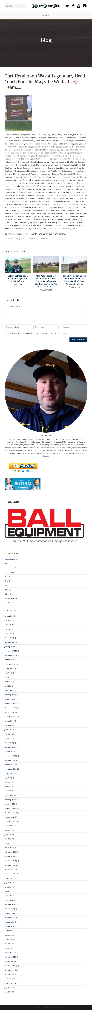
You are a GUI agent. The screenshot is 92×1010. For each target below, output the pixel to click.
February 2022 (10, 852)
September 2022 (10, 821)
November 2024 (10, 708)
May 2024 (8, 734)
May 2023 (8, 786)
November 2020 (10, 917)
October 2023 (9, 765)
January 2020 (9, 961)
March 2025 (9, 690)
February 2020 (10, 957)
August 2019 (9, 983)
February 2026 (10, 642)
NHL (6, 594)
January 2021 (9, 909)
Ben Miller (10, 239)
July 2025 (8, 673)
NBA (6, 581)
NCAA (7, 585)
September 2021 (10, 874)
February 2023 (10, 800)
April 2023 (8, 791)
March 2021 (9, 900)
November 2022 (10, 813)
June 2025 (8, 677)
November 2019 (10, 970)
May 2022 (8, 839)
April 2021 (8, 896)
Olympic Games (10, 598)
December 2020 (10, 913)
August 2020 (9, 931)
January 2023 (9, 804)
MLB (6, 576)
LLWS (6, 563)
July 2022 (8, 830)
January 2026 (9, 647)
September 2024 (10, 716)
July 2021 (8, 882)
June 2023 (8, 782)
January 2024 (9, 751)
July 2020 (8, 935)
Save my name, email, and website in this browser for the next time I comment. (39, 333)
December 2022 (10, 808)
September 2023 (10, 769)
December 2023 (10, 756)
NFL (6, 590)
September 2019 (10, 979)
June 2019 (8, 992)
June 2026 (8, 625)
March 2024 (9, 743)
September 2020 (10, 926)
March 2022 (9, 848)
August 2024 (9, 721)
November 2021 (10, 865)
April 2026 (8, 633)
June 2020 (8, 939)
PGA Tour (8, 603)
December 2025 (10, 651)
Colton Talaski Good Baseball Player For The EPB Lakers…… (18, 278)
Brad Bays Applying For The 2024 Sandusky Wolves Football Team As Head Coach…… (74, 280)
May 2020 (8, 944)
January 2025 (9, 699)
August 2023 (9, 773)
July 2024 (8, 725)
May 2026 (8, 629)
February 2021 (10, 904)
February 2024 (10, 747)
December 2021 (10, 861)
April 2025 (8, 686)
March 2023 (9, 795)
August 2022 (9, 826)
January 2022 (9, 856)
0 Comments (43, 239)
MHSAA (32, 239)
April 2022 (8, 843)
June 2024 (8, 729)
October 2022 (9, 817)
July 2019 (8, 987)
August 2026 (9, 616)
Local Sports (9, 568)
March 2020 (9, 952)
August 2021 (9, 878)
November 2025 (10, 655)
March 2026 (9, 638)
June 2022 (8, 834)
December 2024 (10, 703)
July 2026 (8, 620)
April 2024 (8, 738)
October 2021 (9, 869)
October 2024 (9, 712)
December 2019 (10, 966)
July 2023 (8, 778)
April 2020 (8, 948)
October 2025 (9, 660)
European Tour (10, 559)
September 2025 (10, 664)
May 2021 (8, 891)
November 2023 (10, 760)
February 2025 (10, 695)
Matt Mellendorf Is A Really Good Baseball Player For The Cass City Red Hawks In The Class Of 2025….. (46, 281)
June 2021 (8, 887)
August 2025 (9, 668)
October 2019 (9, 974)
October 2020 (9, 922)
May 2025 (8, 681)
